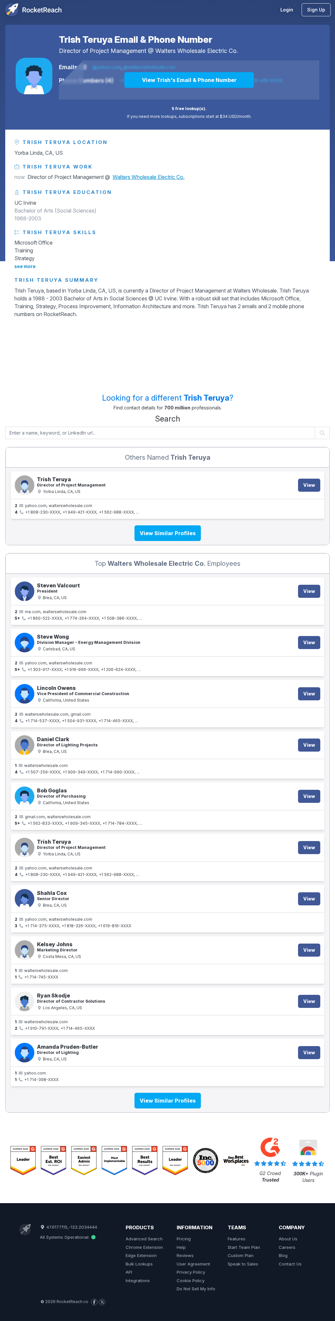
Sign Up (316, 9)
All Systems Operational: (65, 1237)
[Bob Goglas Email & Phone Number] (24, 796)
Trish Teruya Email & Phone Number (135, 39)
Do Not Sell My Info (196, 1288)
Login (286, 9)
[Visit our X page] (102, 1302)
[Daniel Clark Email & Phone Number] (24, 745)
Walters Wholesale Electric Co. (196, 50)
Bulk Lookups (139, 1263)
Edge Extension (141, 1255)
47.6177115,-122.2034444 (71, 1227)
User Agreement (193, 1263)
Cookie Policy (190, 1280)
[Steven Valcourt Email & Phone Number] (24, 591)
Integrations (138, 1280)
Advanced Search (144, 1238)
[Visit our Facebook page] (94, 1302)
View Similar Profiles (168, 533)
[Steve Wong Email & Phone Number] (24, 642)
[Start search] (322, 433)
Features (236, 1238)
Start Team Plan (244, 1247)
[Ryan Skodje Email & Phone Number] (24, 1001)
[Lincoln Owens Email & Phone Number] (24, 694)
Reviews (185, 1255)
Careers (287, 1247)
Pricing (184, 1238)
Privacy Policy (191, 1272)
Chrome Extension (144, 1247)
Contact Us (290, 1263)
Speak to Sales (243, 1263)
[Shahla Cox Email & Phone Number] (24, 899)
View (309, 485)
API (129, 1272)
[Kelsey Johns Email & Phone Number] (24, 950)
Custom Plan (241, 1255)
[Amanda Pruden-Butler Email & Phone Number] (24, 1052)
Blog (283, 1255)
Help (181, 1247)
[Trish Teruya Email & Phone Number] (34, 76)
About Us (288, 1238)
